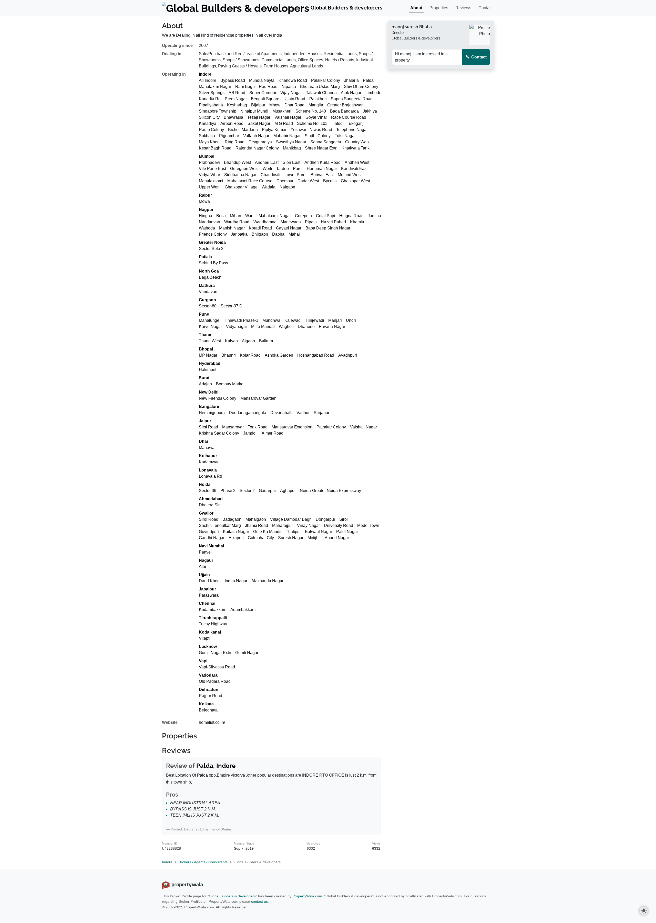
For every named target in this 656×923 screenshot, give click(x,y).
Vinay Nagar (308, 525)
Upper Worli (210, 187)
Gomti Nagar (246, 652)
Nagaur (206, 560)
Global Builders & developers (232, 896)
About (416, 8)
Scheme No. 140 (310, 111)
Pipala (311, 222)
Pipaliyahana (211, 105)
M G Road (283, 123)
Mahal (294, 234)
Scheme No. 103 (312, 123)
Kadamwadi (210, 462)
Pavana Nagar (332, 326)
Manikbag (292, 148)
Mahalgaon (255, 519)
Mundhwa (271, 320)
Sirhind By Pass (213, 263)
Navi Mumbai (211, 546)
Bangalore (209, 406)
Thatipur (293, 531)
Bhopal (206, 349)
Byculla (330, 181)
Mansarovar (233, 427)
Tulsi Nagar (345, 136)
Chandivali (270, 175)
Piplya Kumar (274, 129)
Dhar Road (294, 105)
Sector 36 (207, 490)
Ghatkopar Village (241, 187)
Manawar (207, 447)
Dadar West (308, 181)
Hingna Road (351, 216)
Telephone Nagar (352, 129)
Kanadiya (207, 123)
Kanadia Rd (210, 99)
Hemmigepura (212, 412)
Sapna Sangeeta (325, 142)
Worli (267, 168)
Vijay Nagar (291, 93)
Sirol (343, 519)
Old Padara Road (215, 681)
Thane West (210, 341)
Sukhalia (207, 136)
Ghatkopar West (355, 181)
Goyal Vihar (316, 117)
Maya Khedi (210, 142)
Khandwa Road (293, 80)
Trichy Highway (213, 624)
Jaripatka (239, 234)
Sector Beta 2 (211, 248)
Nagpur (206, 209)
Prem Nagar (236, 99)
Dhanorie (306, 326)
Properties (438, 8)
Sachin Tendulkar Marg (220, 525)
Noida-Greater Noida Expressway (330, 490)
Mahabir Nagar (287, 136)
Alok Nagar (351, 93)
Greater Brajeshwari (345, 105)
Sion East (291, 162)
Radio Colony (211, 129)
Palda (368, 80)
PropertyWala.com (307, 896)
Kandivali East (354, 168)
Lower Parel (295, 175)
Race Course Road (348, 117)
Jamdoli (250, 433)
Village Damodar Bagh (291, 519)
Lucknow (208, 646)
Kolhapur (208, 456)
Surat (204, 378)
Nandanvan (209, 222)
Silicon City (209, 117)
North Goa (209, 271)
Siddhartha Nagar (240, 175)
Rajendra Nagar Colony (257, 148)
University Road (338, 525)
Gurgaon (207, 300)
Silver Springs (211, 93)
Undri (351, 320)
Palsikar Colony (325, 80)
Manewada (291, 222)
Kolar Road (250, 355)
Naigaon (287, 187)
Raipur (205, 195)
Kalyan (231, 341)
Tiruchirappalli (213, 618)
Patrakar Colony (331, 427)
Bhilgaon (260, 234)
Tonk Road (258, 427)
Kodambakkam (212, 609)
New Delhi (208, 392)
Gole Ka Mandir (267, 531)
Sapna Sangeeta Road (352, 99)
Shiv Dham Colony (361, 86)
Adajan (205, 384)
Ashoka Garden (279, 355)
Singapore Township (217, 111)
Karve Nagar (210, 326)
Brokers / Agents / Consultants (203, 862)
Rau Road (268, 86)
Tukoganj (355, 123)
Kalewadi (293, 320)
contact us (259, 901)
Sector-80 (208, 306)
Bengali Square (265, 99)
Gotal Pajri (325, 216)
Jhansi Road (256, 525)
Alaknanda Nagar (267, 581)
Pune (204, 314)
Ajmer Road (272, 433)
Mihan (235, 216)
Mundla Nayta (261, 80)
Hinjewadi (315, 320)
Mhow (274, 105)
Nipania (289, 86)
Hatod (337, 123)
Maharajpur (282, 525)
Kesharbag (237, 105)
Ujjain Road (294, 99)
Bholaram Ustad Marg (320, 86)
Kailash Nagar (236, 531)
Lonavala (208, 470)
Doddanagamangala (247, 412)
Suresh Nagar (290, 538)
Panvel (205, 552)
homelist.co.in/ (212, 722)
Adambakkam (242, 609)
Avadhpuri (347, 355)
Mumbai (206, 156)
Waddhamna (264, 222)
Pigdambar (229, 136)
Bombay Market (230, 384)
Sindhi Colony (318, 136)
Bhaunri (228, 355)
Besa (221, 216)
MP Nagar (208, 355)
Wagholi (286, 326)
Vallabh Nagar (256, 136)
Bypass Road (232, 80)
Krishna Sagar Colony (219, 433)
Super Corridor (262, 93)
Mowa (204, 201)
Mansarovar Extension (292, 427)
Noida (204, 484)
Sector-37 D (231, 306)
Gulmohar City (261, 538)
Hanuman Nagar (322, 168)
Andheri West (357, 162)
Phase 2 (227, 490)
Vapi (203, 661)
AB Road (237, 93)
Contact (485, 8)
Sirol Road (208, 519)
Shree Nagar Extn (321, 148)
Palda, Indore (215, 765)
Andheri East (267, 162)
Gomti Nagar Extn (215, 652)
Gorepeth (303, 216)
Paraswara (209, 595)
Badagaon (231, 519)
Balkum (266, 341)
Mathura (207, 285)
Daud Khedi (210, 581)
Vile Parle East (212, 168)
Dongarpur (325, 519)
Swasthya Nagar (291, 142)
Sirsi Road (208, 427)
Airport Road (231, 123)
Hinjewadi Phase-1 (240, 320)
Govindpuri (209, 531)
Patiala (205, 257)
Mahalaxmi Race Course (249, 181)
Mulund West (350, 175)
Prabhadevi (209, 162)
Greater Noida (212, 242)
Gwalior (206, 513)
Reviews (463, 8)
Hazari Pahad (333, 222)
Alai (202, 566)
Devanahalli (281, 412)
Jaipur (205, 421)
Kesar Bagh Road (215, 148)
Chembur (284, 181)
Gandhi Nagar (211, 538)
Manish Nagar (232, 228)
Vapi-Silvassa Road (217, 667)
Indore (205, 74)
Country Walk (357, 142)
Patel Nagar (347, 531)
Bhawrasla (233, 117)
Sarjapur (321, 412)
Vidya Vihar (209, 175)
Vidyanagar (236, 326)
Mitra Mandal (263, 326)
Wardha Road (236, 222)
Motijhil (314, 538)
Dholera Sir (209, 505)
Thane (205, 335)
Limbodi (372, 93)
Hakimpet (207, 369)
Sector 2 (247, 490)
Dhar (203, 441)
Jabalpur (207, 589)
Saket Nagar (259, 123)
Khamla (357, 222)
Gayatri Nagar (288, 228)
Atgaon (248, 341)
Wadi (249, 216)
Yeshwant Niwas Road (311, 129)
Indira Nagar (236, 581)
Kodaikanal (210, 632)
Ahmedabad (211, 499)
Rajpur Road (210, 696)
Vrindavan (208, 291)
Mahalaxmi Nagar (215, 86)
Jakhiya (370, 111)
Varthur (303, 412)
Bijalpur (258, 105)
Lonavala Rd (210, 476)
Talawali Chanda (321, 93)
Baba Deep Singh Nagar (327, 228)
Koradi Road (260, 228)
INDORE (310, 775)
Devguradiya (260, 142)
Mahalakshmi (211, 181)
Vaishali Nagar (287, 117)
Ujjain (204, 575)
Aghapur (288, 490)
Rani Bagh (245, 86)
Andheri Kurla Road (322, 162)
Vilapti (204, 638)
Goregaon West (244, 168)
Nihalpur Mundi (254, 111)
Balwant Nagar (318, 531)
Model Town (368, 525)
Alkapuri (236, 538)
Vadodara (208, 675)
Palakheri (318, 99)
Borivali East (322, 175)
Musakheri (281, 111)
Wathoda (207, 228)
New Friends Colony (217, 398)
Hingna (205, 216)
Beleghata (208, 710)
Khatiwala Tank (356, 148)
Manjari (335, 320)
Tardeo (282, 168)
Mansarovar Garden (258, 398)
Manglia (316, 105)
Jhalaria (351, 80)
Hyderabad (209, 363)
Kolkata (206, 704)
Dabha (278, 234)
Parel (298, 168)
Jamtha (374, 216)
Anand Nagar (337, 538)
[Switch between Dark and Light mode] (644, 911)
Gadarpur (267, 490)
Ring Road (234, 142)
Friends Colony (213, 234)
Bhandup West (237, 162)
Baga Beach (210, 277)
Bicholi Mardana (243, 129)
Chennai (207, 603)
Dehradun (208, 689)
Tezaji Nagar (258, 117)
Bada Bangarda (344, 111)
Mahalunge (209, 320)
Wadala (268, 187)
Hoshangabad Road (315, 355)
